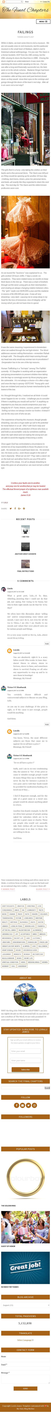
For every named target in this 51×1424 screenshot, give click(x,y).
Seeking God (30, 926)
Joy (16, 934)
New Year (39, 918)
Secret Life (28, 958)
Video (23, 962)
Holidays (43, 914)
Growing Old (7, 934)
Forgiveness (7, 910)
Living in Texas (16, 926)
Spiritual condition (10, 962)
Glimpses (26, 946)
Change (12, 914)
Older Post (42, 889)
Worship (5, 966)
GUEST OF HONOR (8, 1246)
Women (45, 962)
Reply (47, 644)
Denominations (19, 942)
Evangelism (32, 942)
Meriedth (17, 954)
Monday (27, 954)
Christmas (31, 906)
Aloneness (37, 930)
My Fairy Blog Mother (25, 1408)
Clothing (36, 938)
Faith (27, 914)
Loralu (16, 650)
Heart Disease (7, 950)
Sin (23, 910)
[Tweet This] (11, 508)
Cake (28, 938)
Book (4, 914)
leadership (22, 966)
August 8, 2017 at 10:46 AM (21, 653)
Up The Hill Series (9, 930)
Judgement (6, 954)
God (34, 946)
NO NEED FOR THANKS (10, 1287)
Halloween (42, 946)
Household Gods (30, 950)
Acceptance (25, 934)
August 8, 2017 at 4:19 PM (21, 758)
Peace (20, 914)
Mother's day (38, 954)
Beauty (5, 922)
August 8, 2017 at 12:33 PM (15, 690)
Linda (10, 588)
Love (39, 906)
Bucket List (18, 938)
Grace (17, 910)
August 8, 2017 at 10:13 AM (15, 592)
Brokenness (7, 938)
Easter (40, 922)
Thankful (41, 926)
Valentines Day (24, 930)
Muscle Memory (8, 958)
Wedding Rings (33, 962)
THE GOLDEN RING (8, 1206)
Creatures (6, 942)
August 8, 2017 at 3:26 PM (21, 734)
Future (18, 918)
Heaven (35, 914)
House (18, 950)
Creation (20, 906)
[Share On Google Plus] (19, 508)
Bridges (43, 934)
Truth (41, 910)
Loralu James (16, 1406)
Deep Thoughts (8, 906)
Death (33, 922)
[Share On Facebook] (15, 508)
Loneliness (28, 918)
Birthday (13, 922)
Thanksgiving (7, 918)
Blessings (24, 922)
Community (31, 910)
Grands (5, 926)
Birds (35, 934)
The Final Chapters (25, 10)
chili (13, 966)
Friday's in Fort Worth (11, 946)
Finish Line (43, 942)
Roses (19, 958)
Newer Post (9, 889)
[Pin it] (24, 508)
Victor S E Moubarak (16, 687)
